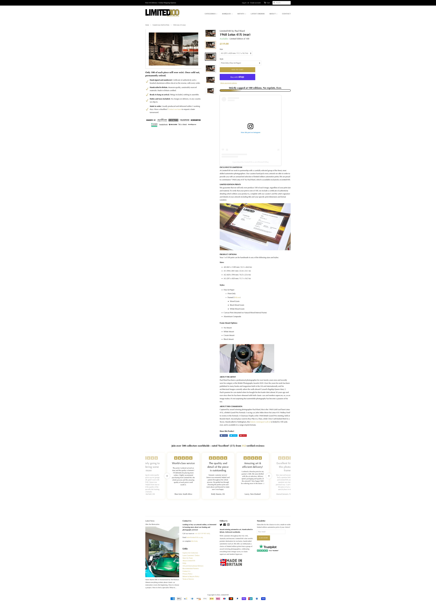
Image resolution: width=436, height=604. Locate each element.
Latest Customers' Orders (191, 555)
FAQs (184, 563)
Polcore (237, 297)
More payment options (228, 83)
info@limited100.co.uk (195, 537)
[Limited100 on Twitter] (221, 525)
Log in (244, 3)
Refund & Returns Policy (191, 576)
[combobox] (281, 3)
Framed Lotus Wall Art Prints (161, 25)
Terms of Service (188, 579)
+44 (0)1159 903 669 (202, 534)
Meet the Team (188, 558)
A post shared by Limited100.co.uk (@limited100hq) (250, 162)
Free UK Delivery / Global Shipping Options (160, 3)
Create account (255, 3)
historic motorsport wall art (260, 422)
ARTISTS (241, 14)
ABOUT (272, 14)
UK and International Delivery (193, 566)
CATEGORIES (210, 14)
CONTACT (286, 14)
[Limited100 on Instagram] (228, 525)
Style (221, 59)
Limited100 (225, 595)
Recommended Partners (191, 568)
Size (221, 49)
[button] (167, 476)
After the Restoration (152, 524)
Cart (268, 3)
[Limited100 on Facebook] (224, 525)
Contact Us (186, 571)
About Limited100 (189, 561)
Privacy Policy (187, 574)
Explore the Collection (190, 553)
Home (147, 25)
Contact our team (174, 109)
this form (194, 541)
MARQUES (226, 14)
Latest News (149, 521)
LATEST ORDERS (258, 14)
